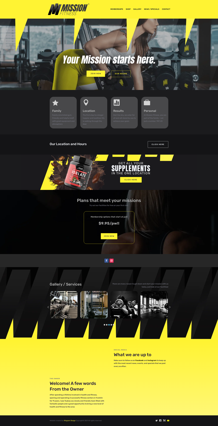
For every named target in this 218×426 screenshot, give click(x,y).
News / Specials (151, 9)
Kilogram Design (70, 420)
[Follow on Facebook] (106, 261)
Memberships (116, 9)
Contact (166, 9)
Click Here (158, 144)
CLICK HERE (131, 180)
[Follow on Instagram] (112, 261)
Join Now (96, 73)
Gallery (137, 9)
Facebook (139, 360)
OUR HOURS (121, 74)
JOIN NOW (109, 236)
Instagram (152, 360)
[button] (104, 325)
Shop (128, 9)
